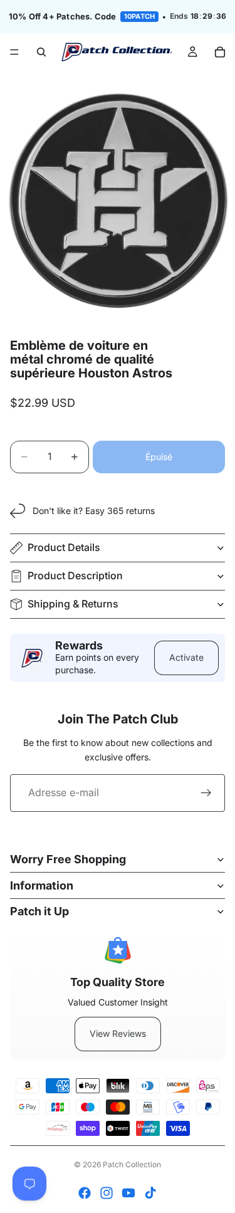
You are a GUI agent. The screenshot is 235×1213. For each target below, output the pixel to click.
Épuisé (158, 456)
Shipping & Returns (73, 603)
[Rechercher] (41, 52)
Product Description (75, 575)
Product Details (64, 547)
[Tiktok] (150, 1192)
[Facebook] (84, 1192)
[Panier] (220, 52)
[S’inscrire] (206, 793)
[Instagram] (106, 1192)
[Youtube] (128, 1192)
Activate (186, 657)
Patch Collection (132, 1164)
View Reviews (118, 1033)
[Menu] (14, 52)
